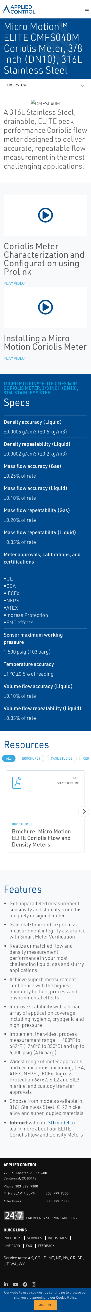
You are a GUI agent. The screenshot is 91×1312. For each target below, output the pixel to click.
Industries (57, 1238)
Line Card (12, 1246)
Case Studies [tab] (62, 758)
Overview (17, 85)
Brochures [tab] (31, 758)
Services (34, 1238)
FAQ (29, 1246)
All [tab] (8, 758)
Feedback (46, 1246)
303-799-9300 (26, 1186)
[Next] (83, 811)
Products (12, 1238)
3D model (58, 1122)
